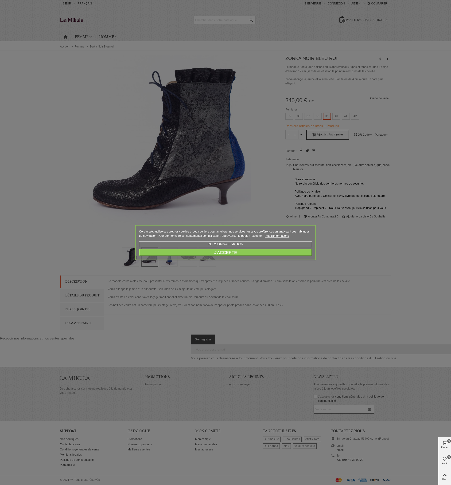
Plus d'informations (277, 235)
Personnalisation (225, 244)
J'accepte (225, 252)
